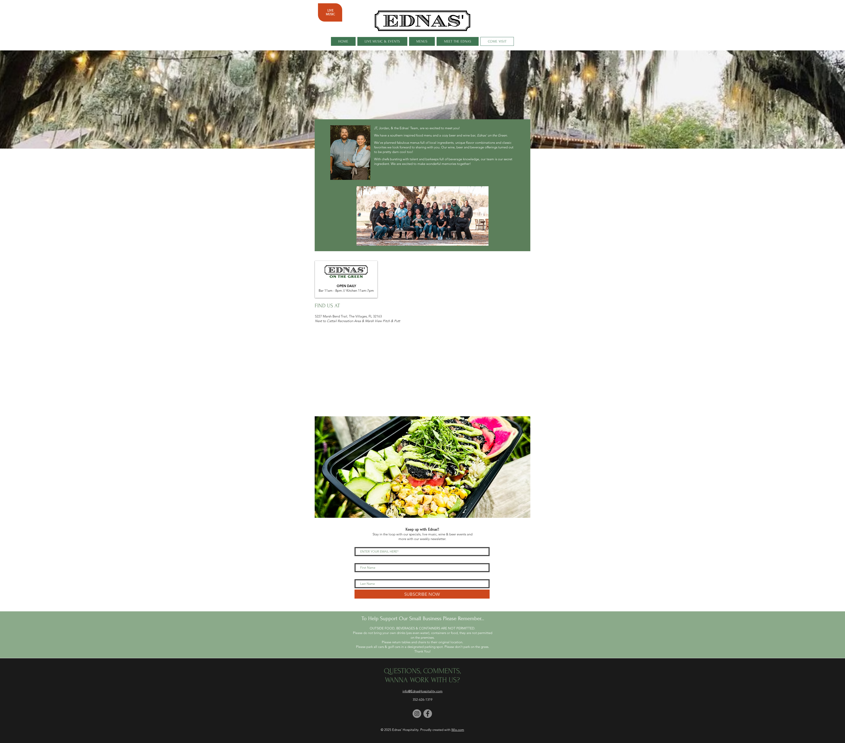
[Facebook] (427, 713)
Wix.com (457, 730)
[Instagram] (417, 713)
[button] (422, 467)
